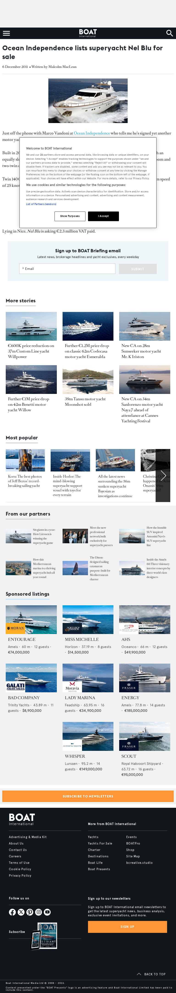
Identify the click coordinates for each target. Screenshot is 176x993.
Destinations (98, 856)
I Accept (103, 216)
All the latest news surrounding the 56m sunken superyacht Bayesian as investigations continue (115, 486)
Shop (130, 850)
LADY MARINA (80, 698)
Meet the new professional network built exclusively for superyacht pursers (101, 536)
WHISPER (75, 756)
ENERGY (130, 698)
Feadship (72, 705)
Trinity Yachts (18, 705)
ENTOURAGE (22, 639)
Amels (13, 647)
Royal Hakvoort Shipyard (141, 763)
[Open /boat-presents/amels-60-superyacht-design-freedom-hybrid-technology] (132, 568)
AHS (125, 639)
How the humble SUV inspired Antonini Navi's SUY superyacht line (157, 536)
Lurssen (71, 763)
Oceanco (128, 647)
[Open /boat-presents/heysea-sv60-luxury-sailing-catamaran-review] (75, 568)
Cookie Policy (20, 869)
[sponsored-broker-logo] (15, 633)
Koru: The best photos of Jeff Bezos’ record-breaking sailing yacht (25, 481)
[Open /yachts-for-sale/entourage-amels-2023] (31, 619)
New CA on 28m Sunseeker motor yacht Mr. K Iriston (141, 351)
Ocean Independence (92, 133)
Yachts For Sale (100, 843)
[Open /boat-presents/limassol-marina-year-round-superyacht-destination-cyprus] (18, 568)
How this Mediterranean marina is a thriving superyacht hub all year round (44, 568)
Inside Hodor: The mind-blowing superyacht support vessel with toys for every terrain (67, 485)
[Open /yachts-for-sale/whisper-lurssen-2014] (88, 736)
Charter (94, 850)
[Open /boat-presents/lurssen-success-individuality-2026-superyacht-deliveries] (18, 536)
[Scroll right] (163, 475)
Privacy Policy (20, 876)
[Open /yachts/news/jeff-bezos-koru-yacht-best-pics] (25, 460)
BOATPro (133, 843)
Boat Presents (99, 869)
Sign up (127, 927)
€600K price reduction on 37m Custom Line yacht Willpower (31, 351)
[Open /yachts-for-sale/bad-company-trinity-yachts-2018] (31, 678)
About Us (16, 843)
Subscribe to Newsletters (88, 796)
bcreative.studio (139, 863)
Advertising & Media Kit (28, 837)
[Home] (88, 33)
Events (131, 837)
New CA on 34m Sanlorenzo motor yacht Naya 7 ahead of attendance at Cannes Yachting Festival (142, 410)
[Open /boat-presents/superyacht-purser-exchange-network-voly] (75, 536)
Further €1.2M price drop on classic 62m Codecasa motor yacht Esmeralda (87, 351)
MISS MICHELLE (82, 639)
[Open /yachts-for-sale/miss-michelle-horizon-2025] (88, 619)
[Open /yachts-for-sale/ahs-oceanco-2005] (144, 619)
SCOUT (128, 756)
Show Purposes (70, 216)
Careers (15, 856)
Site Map (133, 856)
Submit (137, 269)
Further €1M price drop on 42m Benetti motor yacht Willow (28, 404)
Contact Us (18, 850)
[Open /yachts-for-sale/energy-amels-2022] (144, 678)
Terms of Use (19, 863)
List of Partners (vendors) (41, 204)
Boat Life (95, 863)
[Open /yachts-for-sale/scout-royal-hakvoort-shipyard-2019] (144, 736)
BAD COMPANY (24, 698)
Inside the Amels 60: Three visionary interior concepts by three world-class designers (158, 568)
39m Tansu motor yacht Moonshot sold (85, 401)
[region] (88, 182)
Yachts (93, 837)
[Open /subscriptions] (40, 937)
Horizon (71, 647)
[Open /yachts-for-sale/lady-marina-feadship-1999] (88, 678)
